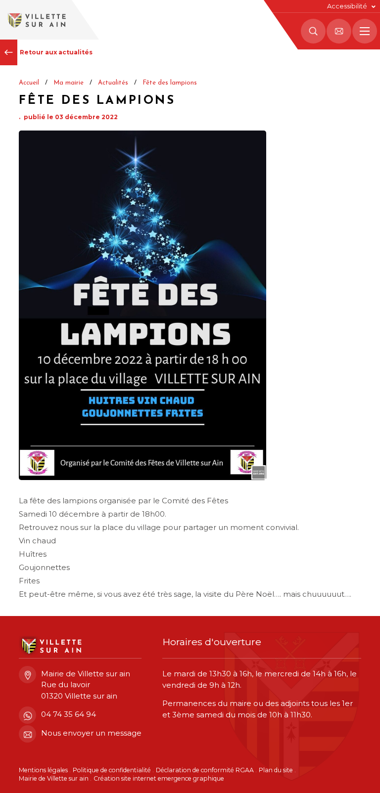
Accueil (29, 83)
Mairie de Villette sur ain (54, 778)
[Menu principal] (364, 31)
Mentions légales (43, 770)
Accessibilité (347, 6)
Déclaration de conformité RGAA (205, 770)
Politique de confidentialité (112, 770)
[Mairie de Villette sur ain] (36, 20)
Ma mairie (68, 83)
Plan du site (276, 770)
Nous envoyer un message (91, 733)
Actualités (113, 83)
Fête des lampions (169, 83)
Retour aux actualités (56, 52)
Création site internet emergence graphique (159, 778)
